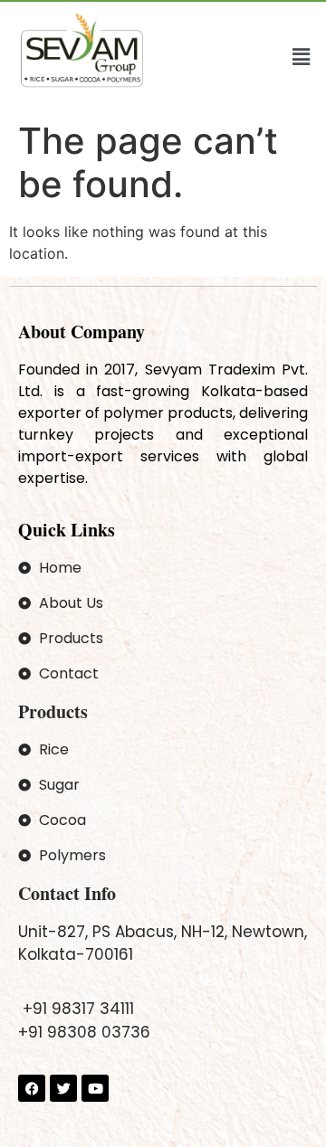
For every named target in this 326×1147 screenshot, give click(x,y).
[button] (301, 56)
